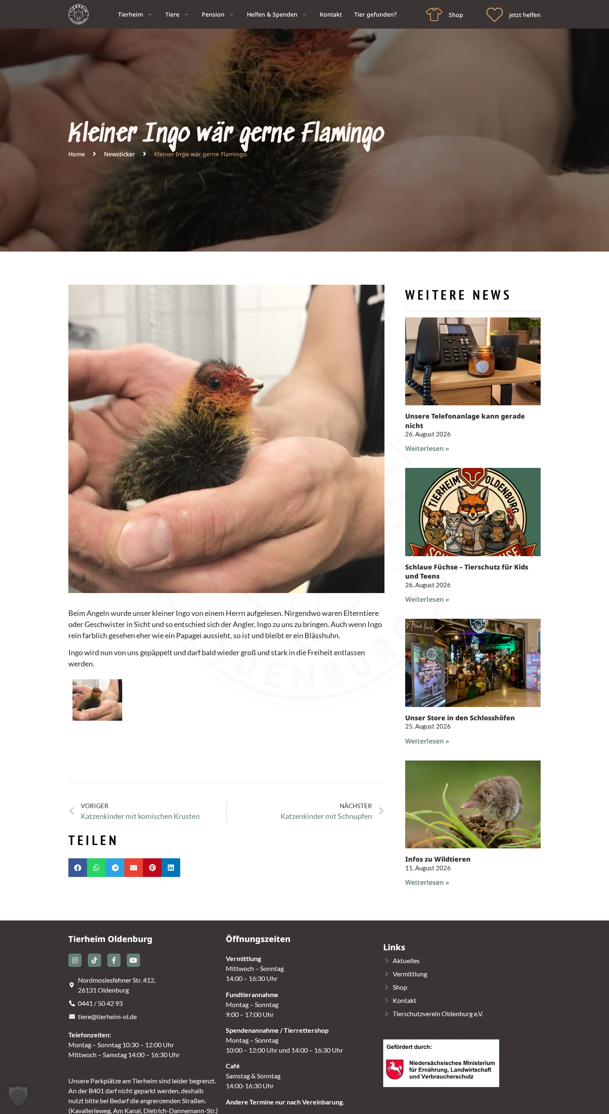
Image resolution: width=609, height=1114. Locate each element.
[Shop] (434, 14)
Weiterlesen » (427, 448)
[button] (77, 867)
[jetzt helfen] (494, 14)
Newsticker (119, 154)
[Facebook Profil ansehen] (114, 960)
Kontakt (331, 14)
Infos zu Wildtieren (438, 859)
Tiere (172, 14)
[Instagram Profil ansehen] (75, 960)
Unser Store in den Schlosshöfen (460, 717)
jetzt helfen (525, 15)
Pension (213, 14)
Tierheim (130, 14)
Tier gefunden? (375, 14)
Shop (456, 15)
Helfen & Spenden (272, 14)
